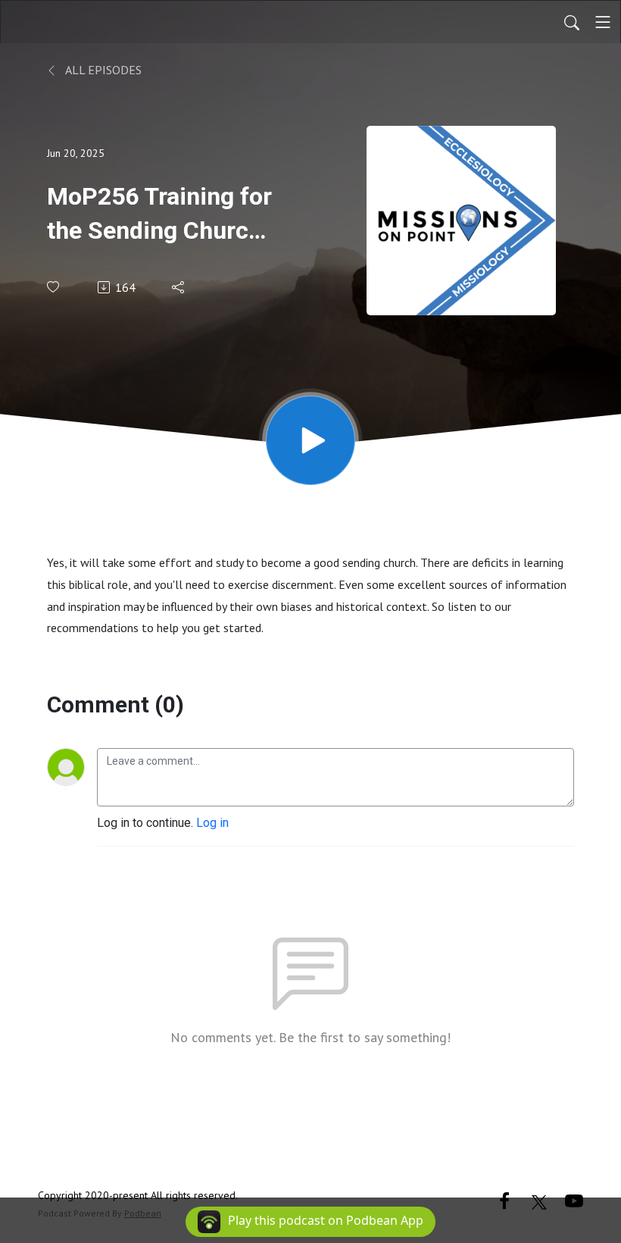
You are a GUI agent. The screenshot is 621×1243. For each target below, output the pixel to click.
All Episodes (102, 69)
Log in (212, 823)
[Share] (179, 287)
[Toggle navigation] (602, 22)
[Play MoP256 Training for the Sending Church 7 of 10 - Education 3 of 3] (310, 440)
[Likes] (54, 287)
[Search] (571, 22)
